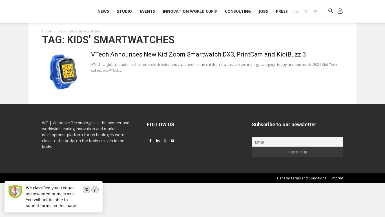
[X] (306, 11)
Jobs (263, 11)
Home (47, 31)
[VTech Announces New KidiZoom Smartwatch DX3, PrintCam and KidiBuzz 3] (63, 72)
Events (147, 11)
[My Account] (340, 11)
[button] (330, 11)
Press (282, 11)
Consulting (238, 11)
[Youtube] (315, 11)
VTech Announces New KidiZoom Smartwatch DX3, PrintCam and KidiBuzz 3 (198, 54)
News (103, 11)
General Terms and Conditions (301, 178)
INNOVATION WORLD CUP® (190, 11)
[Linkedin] (296, 11)
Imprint (337, 178)
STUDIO (124, 11)
